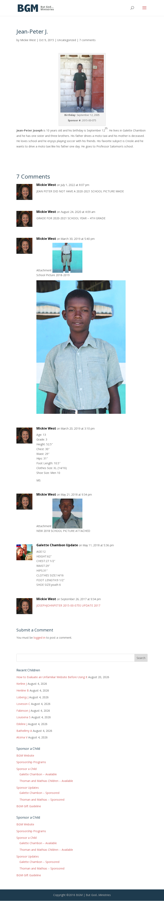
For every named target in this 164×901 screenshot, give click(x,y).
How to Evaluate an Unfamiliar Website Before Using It (51, 677)
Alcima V (21, 737)
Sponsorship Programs (31, 762)
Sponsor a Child (26, 769)
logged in (39, 637)
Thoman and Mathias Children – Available (46, 781)
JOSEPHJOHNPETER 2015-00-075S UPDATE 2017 (68, 605)
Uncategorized (66, 40)
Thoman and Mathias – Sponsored (41, 799)
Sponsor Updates (27, 787)
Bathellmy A (24, 731)
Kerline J (21, 684)
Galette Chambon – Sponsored (39, 793)
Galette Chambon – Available (38, 774)
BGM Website (25, 755)
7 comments (87, 40)
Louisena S (23, 717)
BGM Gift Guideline (28, 806)
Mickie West (28, 40)
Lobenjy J (22, 697)
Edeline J (21, 724)
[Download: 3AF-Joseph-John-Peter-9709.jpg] (67, 270)
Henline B (22, 690)
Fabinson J (23, 710)
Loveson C (23, 704)
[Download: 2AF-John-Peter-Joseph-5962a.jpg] (67, 526)
